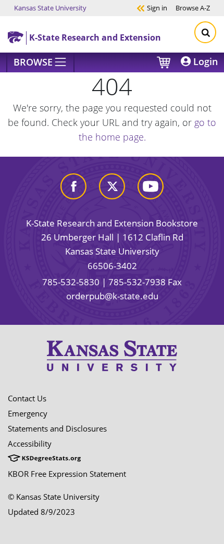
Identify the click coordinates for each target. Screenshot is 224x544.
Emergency (27, 413)
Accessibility (30, 443)
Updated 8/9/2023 (41, 512)
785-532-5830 (70, 282)
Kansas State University (50, 7)
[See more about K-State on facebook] (73, 186)
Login (204, 61)
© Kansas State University (53, 496)
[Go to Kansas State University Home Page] (112, 355)
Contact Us (27, 398)
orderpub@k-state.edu (112, 296)
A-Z (193, 7)
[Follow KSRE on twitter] (112, 186)
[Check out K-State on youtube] (150, 186)
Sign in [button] (151, 7)
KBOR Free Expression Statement (67, 474)
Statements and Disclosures (57, 428)
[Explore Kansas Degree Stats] (44, 458)
